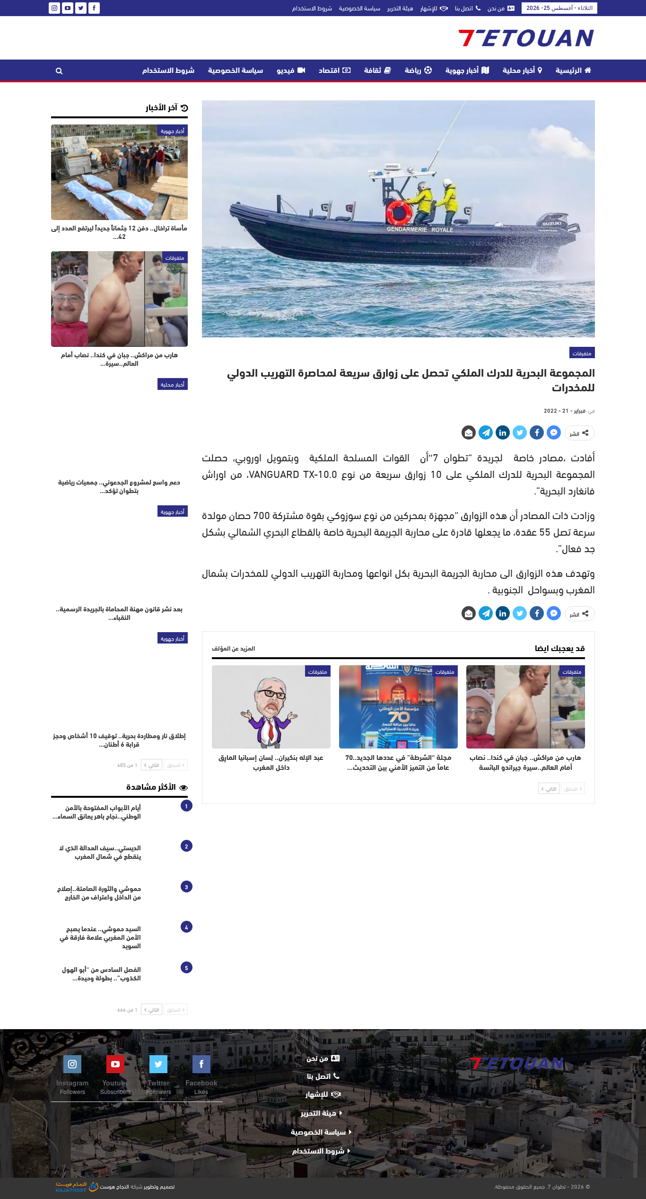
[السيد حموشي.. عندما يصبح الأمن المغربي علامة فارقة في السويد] (167, 941)
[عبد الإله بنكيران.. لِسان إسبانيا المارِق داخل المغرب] (271, 707)
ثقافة (372, 71)
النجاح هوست (113, 1186)
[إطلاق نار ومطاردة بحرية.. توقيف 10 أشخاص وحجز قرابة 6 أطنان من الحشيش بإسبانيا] (119, 680)
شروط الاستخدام (312, 7)
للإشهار (428, 7)
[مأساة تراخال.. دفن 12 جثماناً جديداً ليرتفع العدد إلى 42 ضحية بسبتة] (119, 172)
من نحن (496, 7)
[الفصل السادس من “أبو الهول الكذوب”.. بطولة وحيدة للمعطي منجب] (167, 981)
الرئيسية (569, 71)
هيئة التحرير (400, 7)
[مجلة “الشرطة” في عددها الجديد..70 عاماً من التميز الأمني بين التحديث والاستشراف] (398, 707)
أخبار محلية (519, 71)
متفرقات (582, 352)
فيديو (286, 71)
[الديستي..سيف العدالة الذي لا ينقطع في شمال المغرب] (167, 860)
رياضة (413, 71)
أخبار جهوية (462, 71)
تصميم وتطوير (159, 1186)
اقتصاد (329, 71)
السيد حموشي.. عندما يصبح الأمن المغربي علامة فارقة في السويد (100, 938)
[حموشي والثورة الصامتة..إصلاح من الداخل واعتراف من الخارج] (167, 900)
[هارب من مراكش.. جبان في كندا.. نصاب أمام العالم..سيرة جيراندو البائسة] (525, 707)
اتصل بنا (464, 7)
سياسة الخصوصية (359, 7)
